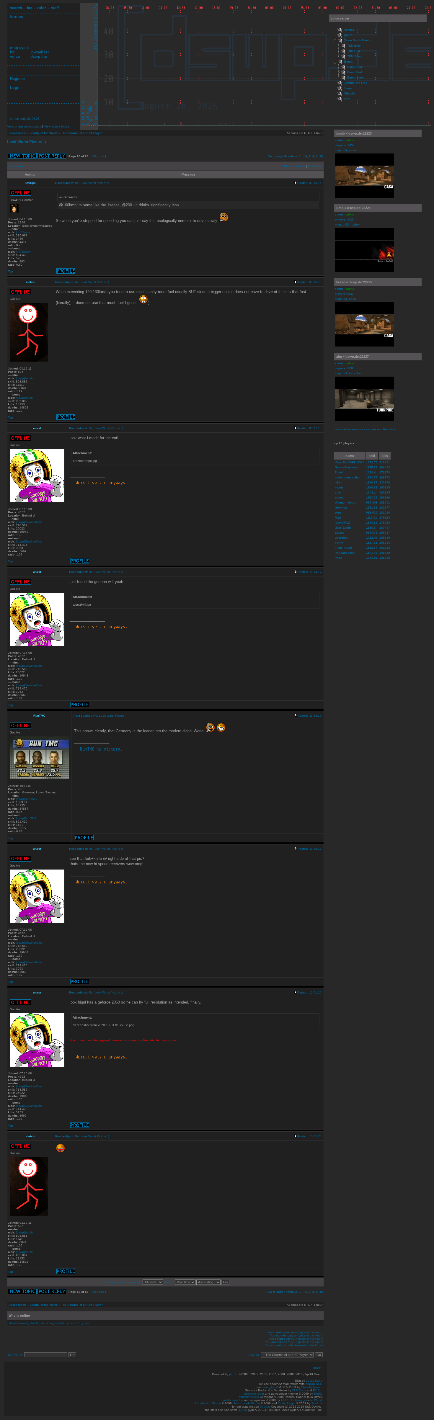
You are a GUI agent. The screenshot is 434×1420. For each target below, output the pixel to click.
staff (55, 8)
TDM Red (353, 51)
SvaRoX (316, 1403)
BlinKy (318, 1393)
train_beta (270, 1387)
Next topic (315, 166)
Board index (17, 133)
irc (12, 52)
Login (15, 87)
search (16, 8)
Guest (348, 35)
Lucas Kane (314, 1380)
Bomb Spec (355, 77)
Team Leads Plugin (247, 1403)
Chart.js (265, 1406)
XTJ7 (284, 1400)
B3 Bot (317, 1390)
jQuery (243, 1409)
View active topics (57, 126)
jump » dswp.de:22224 (353, 208)
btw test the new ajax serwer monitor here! (365, 429)
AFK (347, 98)
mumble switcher (232, 1400)
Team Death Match (357, 40)
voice (15, 56)
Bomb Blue (355, 66)
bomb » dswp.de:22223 (354, 133)
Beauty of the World (44, 133)
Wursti (318, 1400)
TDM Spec (354, 56)
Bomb (348, 61)
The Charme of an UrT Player (82, 133)
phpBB (234, 1374)
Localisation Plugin (208, 1403)
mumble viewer (249, 1396)
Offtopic (349, 93)
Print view (17, 166)
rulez (41, 8)
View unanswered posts (24, 126)
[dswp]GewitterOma (29, 522)
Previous (290, 156)
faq (29, 8)
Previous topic (294, 166)
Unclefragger (298, 1400)
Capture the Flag (355, 82)
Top (10, 271)
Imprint (317, 1367)
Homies (349, 29)
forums (16, 16)
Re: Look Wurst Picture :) (92, 182)
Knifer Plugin (286, 1403)
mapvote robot (254, 1393)
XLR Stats (299, 1390)
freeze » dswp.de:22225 (354, 282)
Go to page (275, 156)
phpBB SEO (314, 1383)
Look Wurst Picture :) (26, 142)
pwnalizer (40, 52)
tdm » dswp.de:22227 (352, 356)
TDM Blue (354, 45)
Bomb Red (354, 72)
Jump (348, 88)
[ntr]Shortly (23, 232)
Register (17, 78)
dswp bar (38, 56)
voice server (340, 18)
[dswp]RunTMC (26, 798)
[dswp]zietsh (24, 378)
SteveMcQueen (311, 1387)
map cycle (19, 47)
